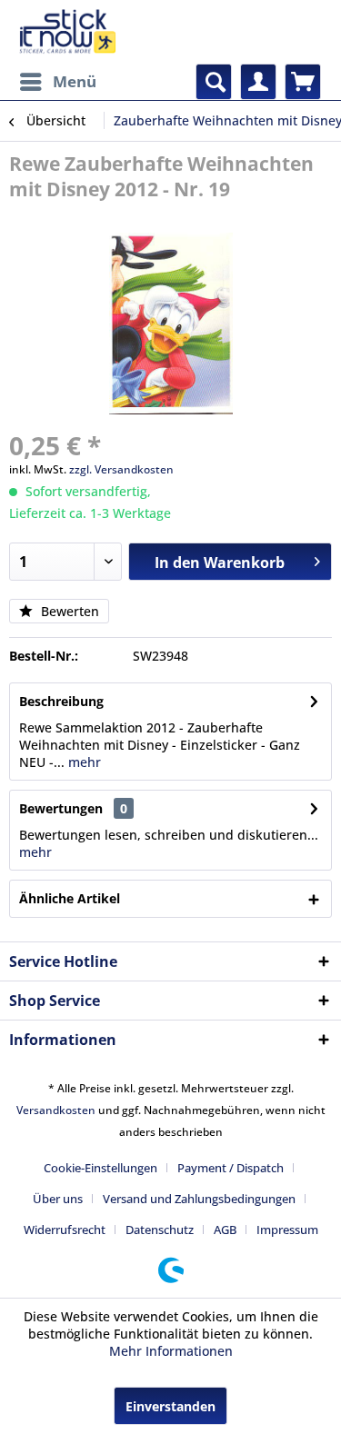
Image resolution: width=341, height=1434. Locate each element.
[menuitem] (57, 82)
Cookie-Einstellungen (100, 1168)
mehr (83, 762)
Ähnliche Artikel (69, 898)
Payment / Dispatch (230, 1168)
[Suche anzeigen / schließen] (214, 82)
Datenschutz (159, 1229)
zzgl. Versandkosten (121, 469)
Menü (74, 81)
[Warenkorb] (303, 82)
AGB (225, 1229)
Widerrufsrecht (64, 1229)
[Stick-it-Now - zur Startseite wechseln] (67, 32)
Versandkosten (55, 1110)
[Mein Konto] (258, 82)
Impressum (287, 1229)
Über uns (58, 1198)
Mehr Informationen (171, 1350)
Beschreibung (61, 701)
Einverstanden (170, 1406)
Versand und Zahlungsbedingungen (199, 1198)
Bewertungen (61, 808)
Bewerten (68, 611)
